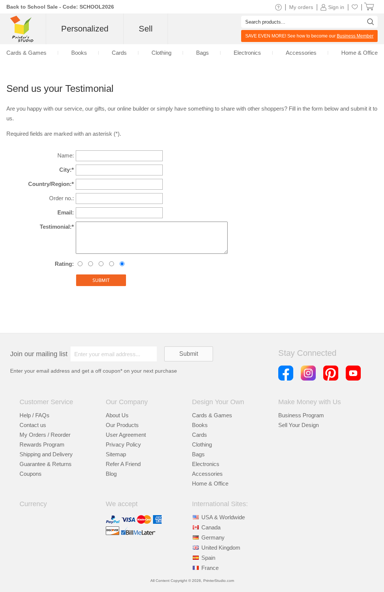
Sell (146, 28)
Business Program (301, 415)
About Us (117, 415)
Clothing (202, 444)
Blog (111, 474)
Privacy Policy (123, 444)
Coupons (31, 474)
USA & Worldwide (223, 517)
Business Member (355, 36)
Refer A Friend (123, 464)
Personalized (84, 28)
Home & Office (210, 483)
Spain (208, 558)
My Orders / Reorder (45, 435)
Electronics (205, 464)
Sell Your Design (298, 425)
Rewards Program (42, 444)
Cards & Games (212, 415)
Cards (199, 435)
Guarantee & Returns (46, 464)
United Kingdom (220, 547)
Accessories (207, 474)
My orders (301, 7)
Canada (210, 527)
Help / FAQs (35, 415)
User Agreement (126, 435)
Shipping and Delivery (46, 454)
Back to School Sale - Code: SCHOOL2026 (60, 7)
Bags (198, 454)
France (210, 568)
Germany (213, 537)
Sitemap (116, 454)
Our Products (122, 425)
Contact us (33, 425)
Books (200, 425)
